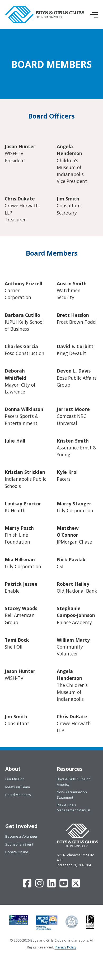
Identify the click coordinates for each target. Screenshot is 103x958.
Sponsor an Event (19, 844)
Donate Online (16, 852)
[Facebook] (27, 886)
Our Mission (15, 779)
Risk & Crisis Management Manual (73, 807)
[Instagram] (39, 886)
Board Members (18, 794)
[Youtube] (63, 886)
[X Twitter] (76, 886)
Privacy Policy (65, 947)
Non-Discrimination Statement (72, 794)
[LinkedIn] (51, 886)
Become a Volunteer (21, 836)
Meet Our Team (17, 787)
